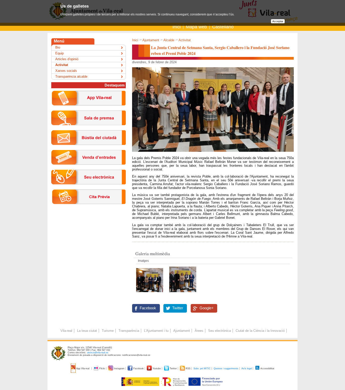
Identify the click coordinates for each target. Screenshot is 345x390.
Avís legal (246, 368)
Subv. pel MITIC (202, 368)
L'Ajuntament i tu (156, 331)
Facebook (148, 308)
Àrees (199, 331)
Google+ (207, 308)
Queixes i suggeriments (226, 368)
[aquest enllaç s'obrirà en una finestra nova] (88, 188)
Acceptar (277, 21)
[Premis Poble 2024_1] (150, 293)
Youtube (157, 368)
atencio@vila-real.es (97, 352)
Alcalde (168, 40)
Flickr (102, 368)
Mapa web (196, 26)
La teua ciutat (87, 331)
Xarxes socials (66, 71)
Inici (177, 26)
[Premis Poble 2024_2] (183, 293)
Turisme (108, 331)
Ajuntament (150, 40)
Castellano (223, 26)
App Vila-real (83, 368)
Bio (57, 47)
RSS (188, 368)
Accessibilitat (267, 368)
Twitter (177, 308)
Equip (59, 53)
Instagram (119, 368)
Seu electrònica (219, 331)
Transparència (128, 331)
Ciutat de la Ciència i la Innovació (260, 331)
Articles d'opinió (66, 59)
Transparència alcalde (71, 76)
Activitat (185, 40)
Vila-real (66, 331)
